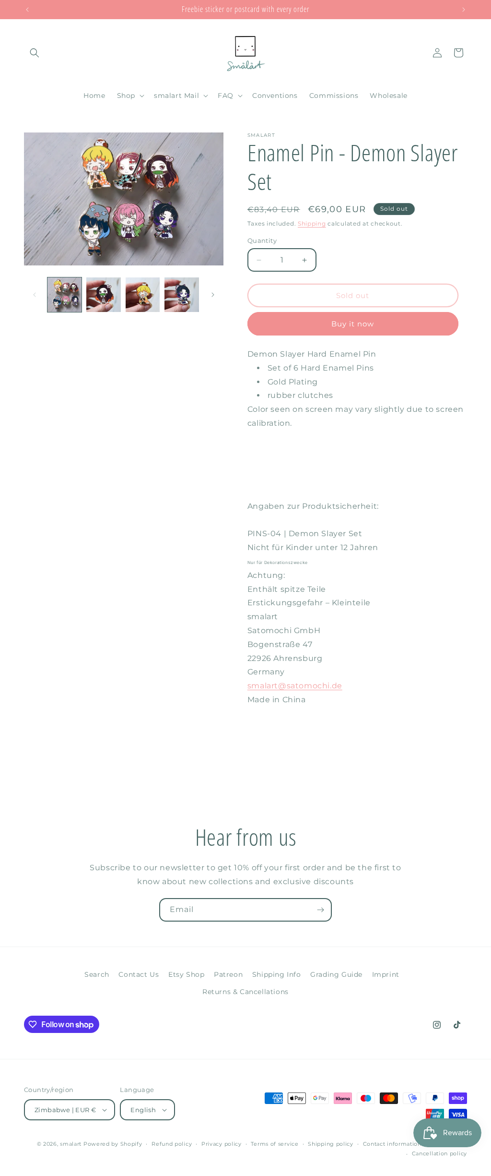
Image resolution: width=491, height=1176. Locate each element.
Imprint (385, 974)
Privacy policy (221, 1143)
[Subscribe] (320, 910)
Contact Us (138, 974)
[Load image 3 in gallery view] (143, 294)
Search (96, 974)
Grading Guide (336, 974)
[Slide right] (212, 294)
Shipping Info (276, 974)
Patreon (228, 974)
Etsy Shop (186, 974)
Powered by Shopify (112, 1143)
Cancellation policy (439, 1153)
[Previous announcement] (27, 9)
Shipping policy (330, 1143)
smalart (71, 1143)
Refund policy (172, 1143)
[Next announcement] (463, 9)
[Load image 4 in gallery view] (181, 294)
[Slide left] (34, 294)
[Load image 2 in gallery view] (103, 294)
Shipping (312, 223)
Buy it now (352, 323)
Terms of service (274, 1143)
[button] (34, 52)
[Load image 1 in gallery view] (64, 294)
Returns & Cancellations (245, 991)
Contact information (392, 1143)
